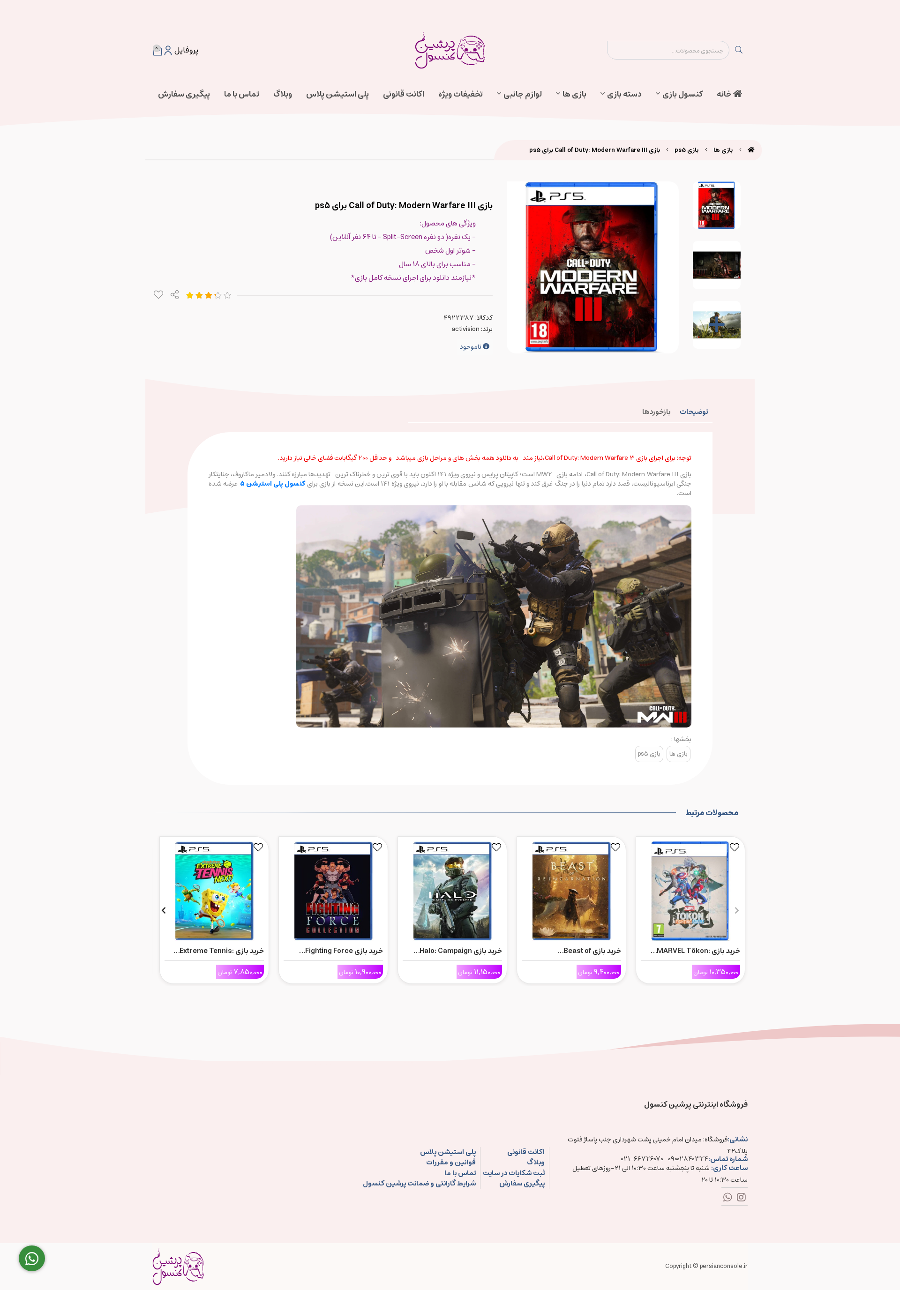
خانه (725, 94)
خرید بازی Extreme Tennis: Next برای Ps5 (222, 951)
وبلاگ (282, 94)
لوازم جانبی (522, 94)
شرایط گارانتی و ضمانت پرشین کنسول (419, 1183)
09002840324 (688, 1159)
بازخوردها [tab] (656, 411)
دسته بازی (624, 94)
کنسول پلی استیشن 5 (273, 483)
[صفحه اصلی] (751, 150)
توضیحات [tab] (694, 411)
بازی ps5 (686, 150)
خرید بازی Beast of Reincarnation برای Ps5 (582, 951)
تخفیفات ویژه (460, 94)
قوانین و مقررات (450, 1162)
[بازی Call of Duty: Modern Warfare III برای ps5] (178, 1266)
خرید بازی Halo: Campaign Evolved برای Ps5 (461, 951)
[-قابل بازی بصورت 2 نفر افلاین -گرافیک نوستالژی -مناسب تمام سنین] (333, 889)
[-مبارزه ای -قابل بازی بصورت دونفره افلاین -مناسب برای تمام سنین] (690, 889)
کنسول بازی (682, 94)
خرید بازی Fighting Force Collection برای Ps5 (344, 951)
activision (466, 329)
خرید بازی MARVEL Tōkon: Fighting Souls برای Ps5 (698, 951)
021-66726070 (642, 1159)
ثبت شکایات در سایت (514, 1173)
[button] (736, 910)
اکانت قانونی (403, 94)
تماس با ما (241, 94)
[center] (738, 50)
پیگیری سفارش (184, 94)
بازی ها (574, 94)
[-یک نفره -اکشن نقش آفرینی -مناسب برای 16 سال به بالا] (571, 889)
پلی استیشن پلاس (337, 94)
